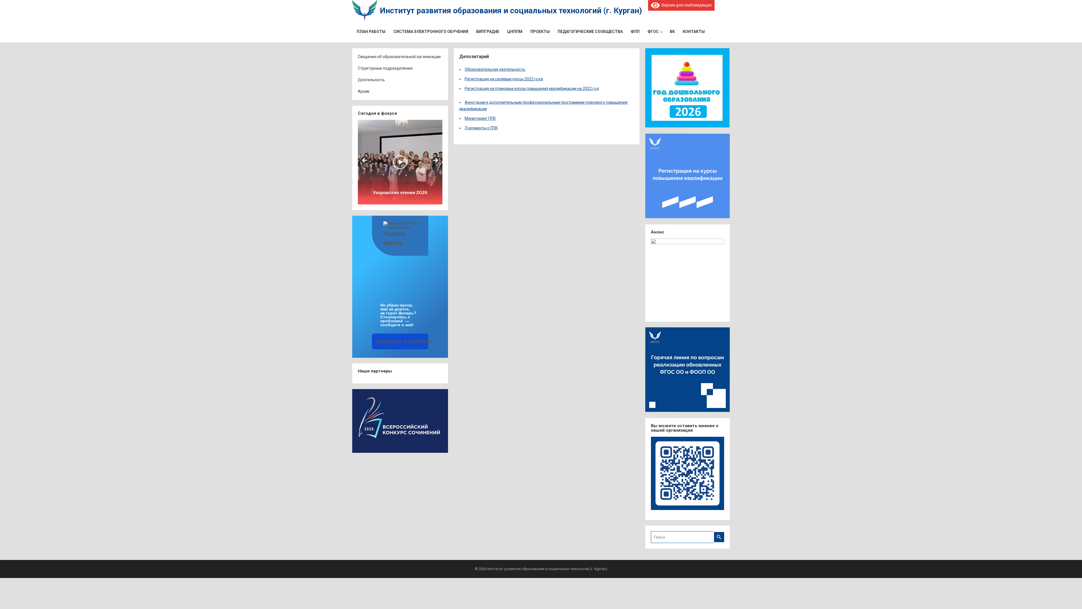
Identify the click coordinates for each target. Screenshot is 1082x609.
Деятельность (371, 80)
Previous (365, 160)
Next (435, 160)
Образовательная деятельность (495, 69)
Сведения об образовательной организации (399, 56)
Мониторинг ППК (480, 118)
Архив (363, 91)
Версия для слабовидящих (686, 5)
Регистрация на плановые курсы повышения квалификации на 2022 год (532, 88)
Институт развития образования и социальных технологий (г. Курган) (511, 10)
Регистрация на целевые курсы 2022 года (504, 79)
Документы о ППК (481, 128)
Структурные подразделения (385, 68)
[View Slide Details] (400, 162)
